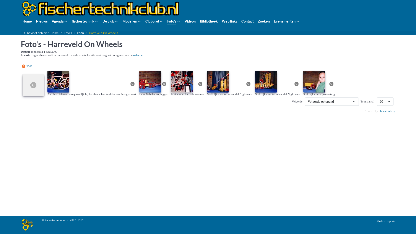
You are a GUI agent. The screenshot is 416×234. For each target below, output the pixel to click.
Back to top (384, 221)
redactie (138, 55)
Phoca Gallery (387, 111)
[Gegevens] (132, 83)
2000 (29, 66)
